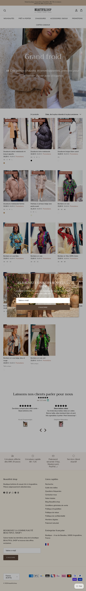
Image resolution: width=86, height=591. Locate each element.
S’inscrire (43, 307)
